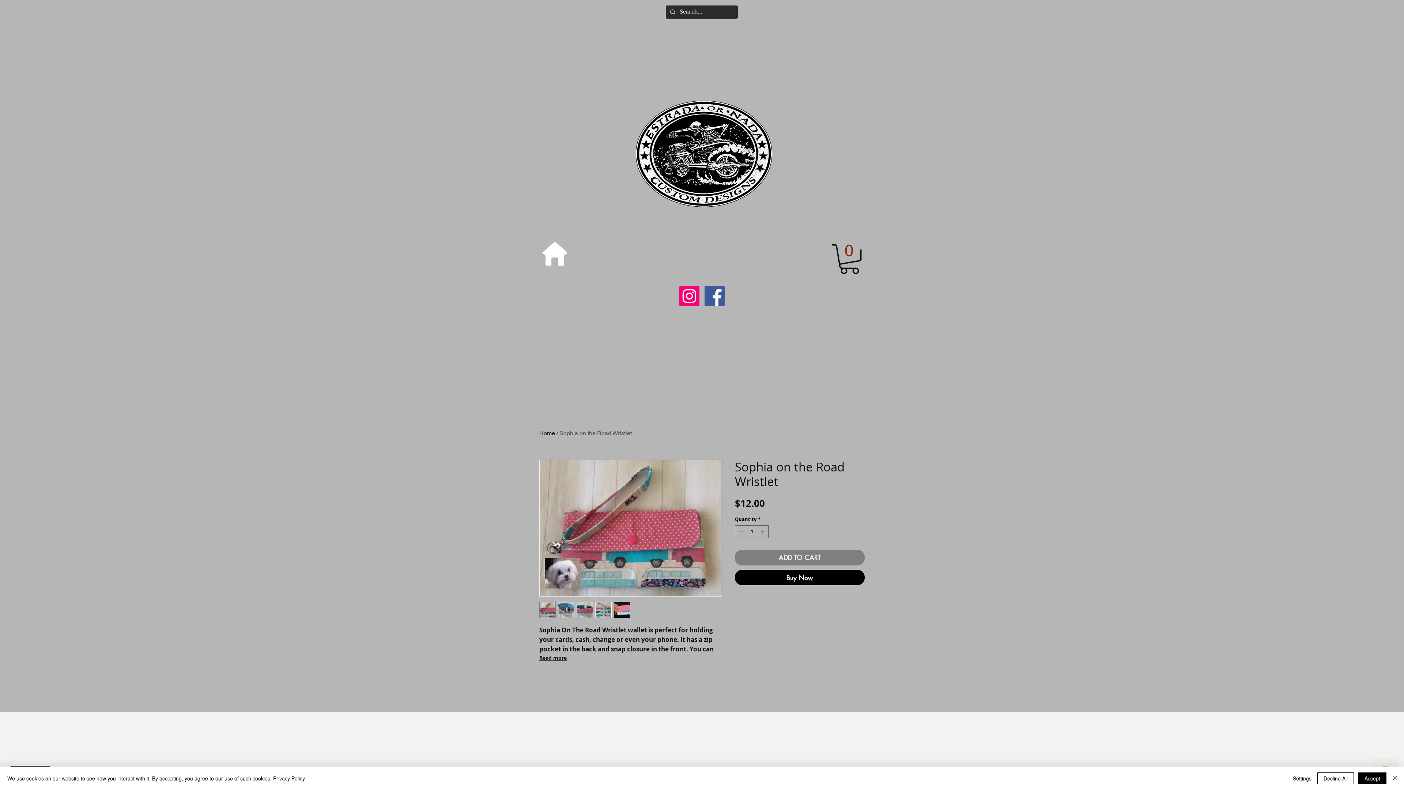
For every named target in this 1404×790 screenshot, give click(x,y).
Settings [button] (1302, 778)
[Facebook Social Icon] (715, 296)
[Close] (1395, 778)
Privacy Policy (289, 778)
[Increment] (763, 532)
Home (547, 433)
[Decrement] (740, 532)
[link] (849, 259)
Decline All (1336, 778)
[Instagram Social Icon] (689, 296)
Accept (1372, 778)
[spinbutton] (752, 532)
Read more (553, 657)
